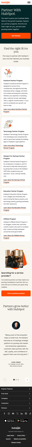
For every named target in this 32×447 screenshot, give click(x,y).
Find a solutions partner (16, 293)
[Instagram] (8, 414)
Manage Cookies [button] (16, 442)
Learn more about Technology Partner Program (13, 147)
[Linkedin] (21, 414)
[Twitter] (17, 414)
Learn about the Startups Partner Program (14, 181)
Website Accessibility (20, 439)
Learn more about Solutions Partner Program (15, 110)
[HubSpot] (5, 2)
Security (8, 439)
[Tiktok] (30, 414)
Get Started (16, 36)
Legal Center (10, 435)
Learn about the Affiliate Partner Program (14, 237)
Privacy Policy (21, 435)
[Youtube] (13, 414)
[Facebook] (4, 414)
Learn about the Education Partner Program (14, 209)
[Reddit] (26, 414)
